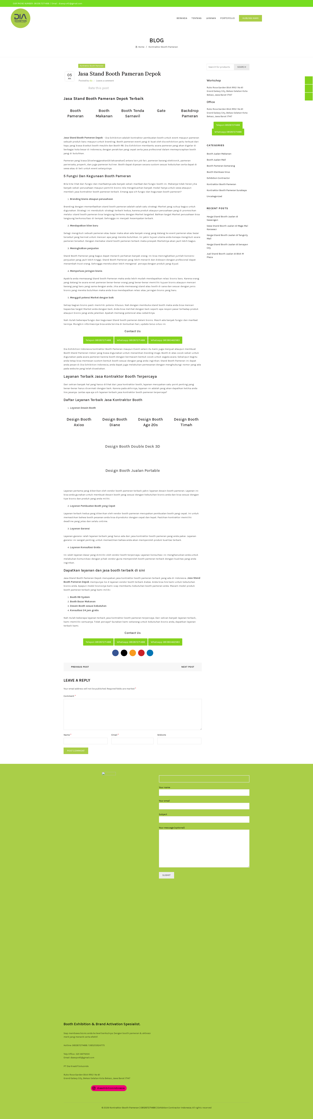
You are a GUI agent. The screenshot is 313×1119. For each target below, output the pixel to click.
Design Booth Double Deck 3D (132, 446)
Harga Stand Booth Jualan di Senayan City (227, 246)
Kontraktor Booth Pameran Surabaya (227, 190)
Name (67, 734)
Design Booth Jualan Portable (132, 470)
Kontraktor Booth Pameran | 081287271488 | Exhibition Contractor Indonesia (150, 1107)
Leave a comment (105, 80)
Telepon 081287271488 (98, 340)
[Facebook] (115, 653)
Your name (164, 787)
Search (241, 67)
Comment (70, 695)
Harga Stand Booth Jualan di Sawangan (222, 218)
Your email (164, 800)
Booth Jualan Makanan (219, 153)
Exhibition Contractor (218, 178)
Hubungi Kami (250, 18)
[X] (124, 653)
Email (115, 734)
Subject (163, 814)
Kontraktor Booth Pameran (163, 47)
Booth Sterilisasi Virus (218, 172)
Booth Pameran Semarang (221, 165)
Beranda (182, 18)
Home (141, 47)
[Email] (132, 653)
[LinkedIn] (150, 653)
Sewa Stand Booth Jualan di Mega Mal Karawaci (227, 227)
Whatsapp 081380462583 (165, 340)
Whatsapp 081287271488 (131, 340)
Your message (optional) (172, 827)
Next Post (187, 666)
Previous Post (80, 666)
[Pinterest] (141, 653)
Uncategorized (214, 196)
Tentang (197, 18)
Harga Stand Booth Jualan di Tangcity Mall (227, 237)
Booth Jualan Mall (216, 159)
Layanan (211, 18)
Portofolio (227, 18)
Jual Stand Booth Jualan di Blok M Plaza (225, 255)
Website (161, 734)
